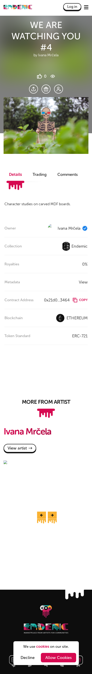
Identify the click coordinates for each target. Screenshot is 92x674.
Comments (67, 174)
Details (15, 174)
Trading (40, 174)
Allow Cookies (58, 657)
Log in (72, 6)
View (83, 282)
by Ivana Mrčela (46, 55)
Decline (28, 657)
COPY (83, 300)
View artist (17, 448)
